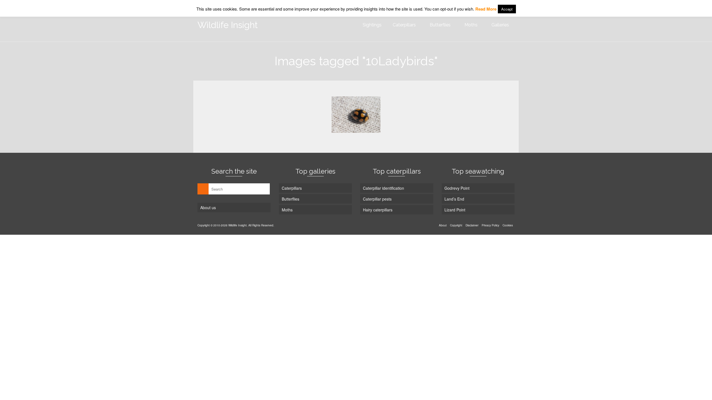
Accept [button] (507, 9)
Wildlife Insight (227, 25)
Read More (485, 9)
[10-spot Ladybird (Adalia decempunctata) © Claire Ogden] (356, 114)
